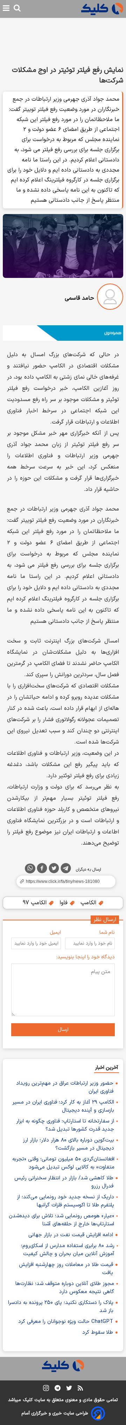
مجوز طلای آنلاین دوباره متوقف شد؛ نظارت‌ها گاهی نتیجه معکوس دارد (64, 1288)
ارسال (63, 1029)
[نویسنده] (110, 298)
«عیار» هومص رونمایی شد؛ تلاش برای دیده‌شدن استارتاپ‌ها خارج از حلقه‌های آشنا (61, 1220)
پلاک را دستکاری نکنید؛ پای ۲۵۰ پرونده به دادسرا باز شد (60, 1307)
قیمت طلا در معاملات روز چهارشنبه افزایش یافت (66, 1269)
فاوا (64, 903)
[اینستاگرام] (46, 1389)
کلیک (28, 1400)
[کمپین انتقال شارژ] (63, 333)
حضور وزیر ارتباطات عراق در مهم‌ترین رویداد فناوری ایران (64, 1087)
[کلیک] (102, 9)
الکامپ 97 (35, 903)
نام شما (107, 932)
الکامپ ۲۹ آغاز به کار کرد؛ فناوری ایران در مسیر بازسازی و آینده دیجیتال (63, 1106)
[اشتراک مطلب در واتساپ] (30, 868)
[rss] (80, 1389)
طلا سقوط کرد (97, 1333)
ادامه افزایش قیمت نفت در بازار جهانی (70, 1235)
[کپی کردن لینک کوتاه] (63, 881)
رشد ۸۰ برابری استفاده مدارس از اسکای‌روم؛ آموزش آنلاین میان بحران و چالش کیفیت (67, 1250)
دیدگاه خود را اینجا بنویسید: (85, 957)
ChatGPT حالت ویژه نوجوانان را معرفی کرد (65, 1322)
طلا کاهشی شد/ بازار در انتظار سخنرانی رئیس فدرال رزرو (63, 1182)
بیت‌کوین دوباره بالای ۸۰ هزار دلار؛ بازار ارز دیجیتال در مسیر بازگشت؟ (68, 1144)
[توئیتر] (54, 869)
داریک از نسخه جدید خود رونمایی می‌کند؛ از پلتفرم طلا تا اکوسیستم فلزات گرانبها (65, 1201)
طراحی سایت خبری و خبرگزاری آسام (54, 1413)
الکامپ (89, 903)
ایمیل (55, 932)
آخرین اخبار (106, 1067)
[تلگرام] (66, 869)
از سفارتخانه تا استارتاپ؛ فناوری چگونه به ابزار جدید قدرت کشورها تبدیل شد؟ (65, 1125)
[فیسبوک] (42, 869)
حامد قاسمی (79, 298)
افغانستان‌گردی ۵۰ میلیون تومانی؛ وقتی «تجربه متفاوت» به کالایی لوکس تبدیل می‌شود (63, 1163)
